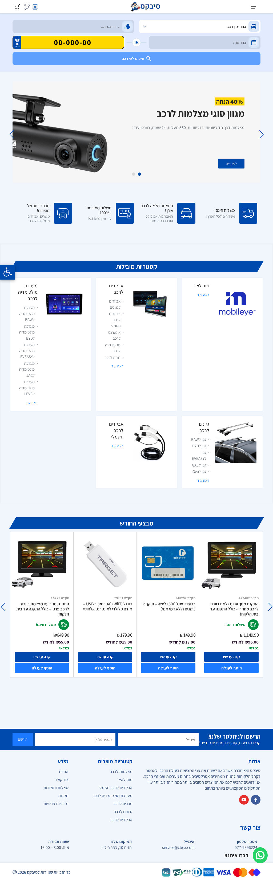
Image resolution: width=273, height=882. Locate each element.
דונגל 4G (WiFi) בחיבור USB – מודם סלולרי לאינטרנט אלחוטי (107, 606)
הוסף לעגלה (42, 668)
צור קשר (62, 779)
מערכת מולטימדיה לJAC (27, 369)
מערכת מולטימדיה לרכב (28, 292)
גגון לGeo (199, 471)
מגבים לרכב (123, 803)
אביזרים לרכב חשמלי (115, 319)
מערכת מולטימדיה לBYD (27, 332)
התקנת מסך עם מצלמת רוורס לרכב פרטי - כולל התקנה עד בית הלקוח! (42, 609)
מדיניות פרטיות (56, 803)
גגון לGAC (199, 465)
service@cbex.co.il (178, 847)
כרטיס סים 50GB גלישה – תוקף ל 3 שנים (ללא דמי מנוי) (169, 606)
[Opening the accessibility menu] (7, 272)
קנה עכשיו (41, 657)
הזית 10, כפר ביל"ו (117, 847)
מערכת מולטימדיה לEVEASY (27, 350)
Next (11, 134)
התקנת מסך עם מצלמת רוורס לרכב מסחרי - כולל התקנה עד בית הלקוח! (234, 609)
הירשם (22, 739)
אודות (64, 771)
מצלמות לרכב (121, 771)
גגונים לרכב (204, 427)
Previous (261, 134)
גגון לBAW (198, 439)
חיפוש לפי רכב (133, 58)
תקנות (63, 795)
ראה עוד (203, 294)
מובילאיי (201, 286)
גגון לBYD (199, 445)
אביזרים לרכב (116, 289)
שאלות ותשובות (56, 787)
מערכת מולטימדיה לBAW (27, 313)
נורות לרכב (113, 357)
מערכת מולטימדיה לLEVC (27, 387)
